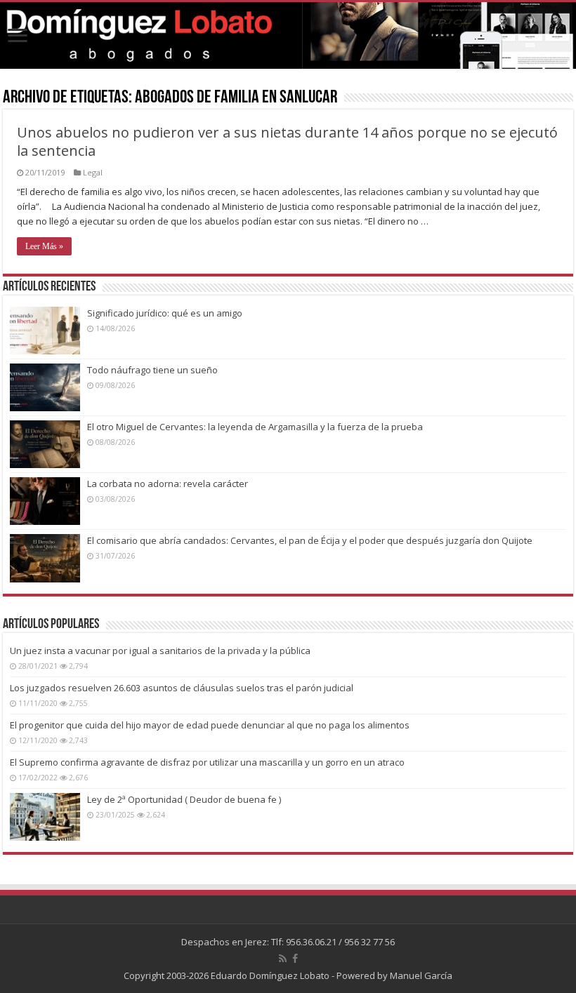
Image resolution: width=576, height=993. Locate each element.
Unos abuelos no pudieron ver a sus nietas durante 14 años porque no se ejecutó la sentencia (287, 141)
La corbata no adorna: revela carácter (167, 483)
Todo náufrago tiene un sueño (152, 370)
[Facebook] (295, 958)
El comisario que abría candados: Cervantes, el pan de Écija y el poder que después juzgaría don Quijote (309, 540)
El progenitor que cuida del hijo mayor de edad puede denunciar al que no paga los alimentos (210, 725)
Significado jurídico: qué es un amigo (164, 313)
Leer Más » (44, 246)
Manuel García (421, 975)
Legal (93, 172)
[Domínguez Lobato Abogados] (288, 35)
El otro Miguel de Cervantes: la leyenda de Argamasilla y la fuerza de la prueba (255, 426)
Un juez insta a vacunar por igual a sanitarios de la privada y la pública (160, 650)
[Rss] (282, 958)
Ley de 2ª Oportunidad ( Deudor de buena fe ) (184, 799)
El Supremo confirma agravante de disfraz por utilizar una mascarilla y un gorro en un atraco (207, 762)
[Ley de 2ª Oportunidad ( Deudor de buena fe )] (45, 817)
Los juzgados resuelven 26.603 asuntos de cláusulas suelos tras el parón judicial (181, 687)
